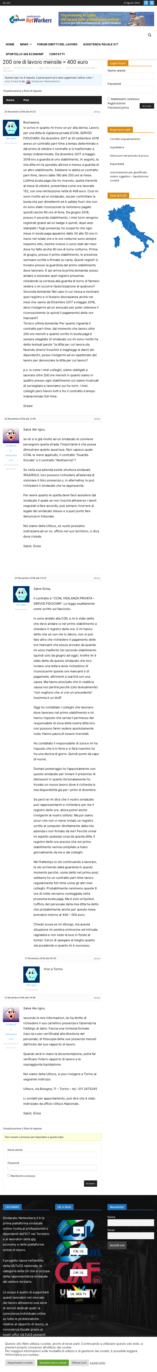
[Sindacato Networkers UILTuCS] (30, 19)
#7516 (97, 419)
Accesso (90, 1183)
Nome (111, 1217)
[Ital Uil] (78, 1251)
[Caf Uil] (78, 1273)
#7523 (97, 958)
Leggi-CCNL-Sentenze (49, 68)
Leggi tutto (97, 1363)
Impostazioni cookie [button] (20, 1362)
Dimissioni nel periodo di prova (129, 155)
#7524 (97, 998)
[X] (151, 3)
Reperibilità (117, 164)
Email (111, 1230)
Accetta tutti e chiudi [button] (53, 1362)
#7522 (97, 578)
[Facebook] (146, 3)
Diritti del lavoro (23, 68)
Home (6, 68)
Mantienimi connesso (23, 1175)
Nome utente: (15, 1149)
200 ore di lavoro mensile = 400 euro (45, 62)
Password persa (118, 107)
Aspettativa (117, 147)
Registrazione (117, 103)
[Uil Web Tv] (78, 1294)
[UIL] (78, 1230)
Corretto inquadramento (125, 139)
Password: (13, 1162)
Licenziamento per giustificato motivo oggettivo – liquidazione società (129, 176)
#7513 (97, 112)
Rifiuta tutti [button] (79, 1362)
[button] (149, 35)
